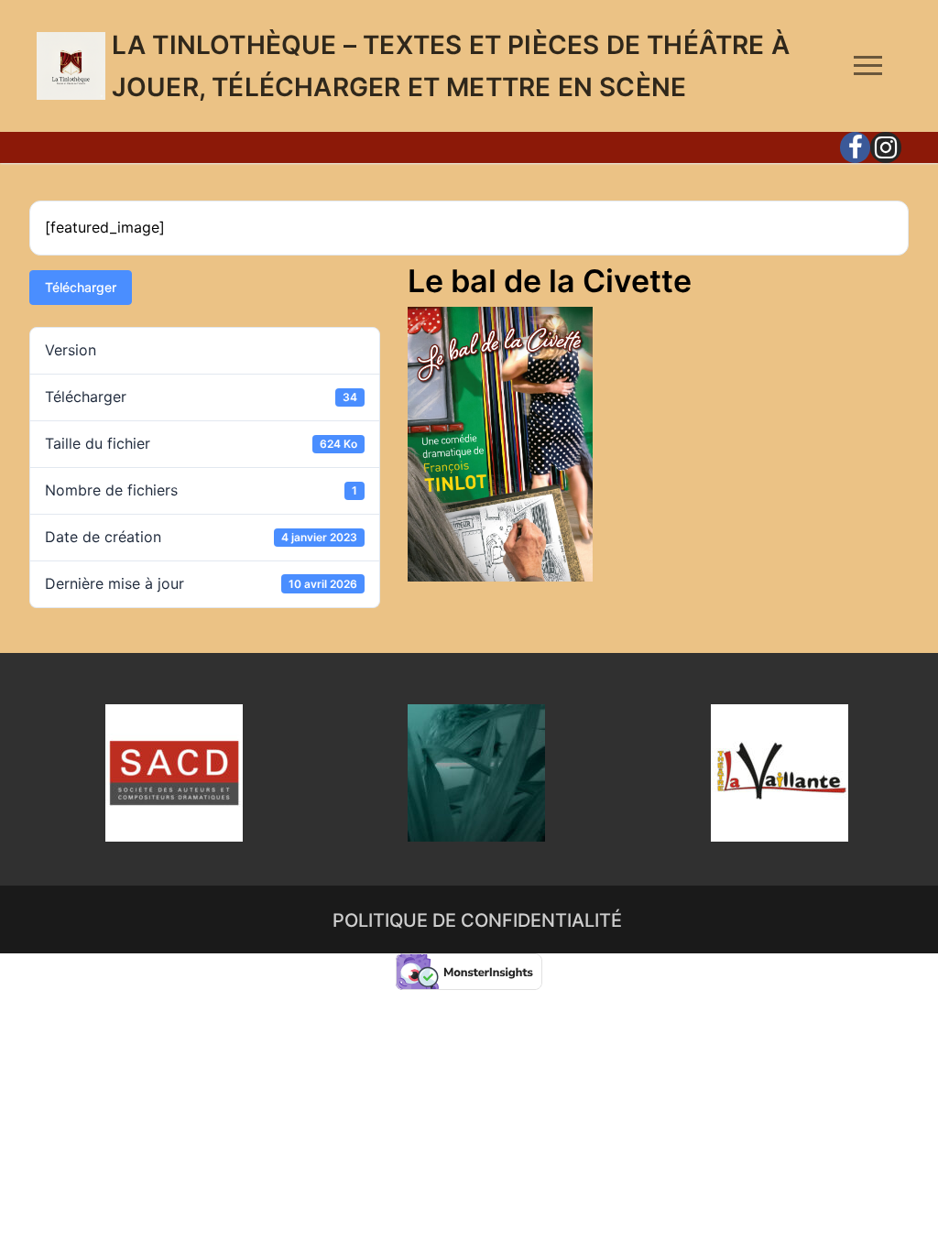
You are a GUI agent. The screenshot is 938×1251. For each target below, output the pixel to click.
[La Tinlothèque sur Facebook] (855, 147)
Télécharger (80, 287)
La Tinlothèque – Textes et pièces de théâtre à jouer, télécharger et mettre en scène (451, 66)
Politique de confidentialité (477, 920)
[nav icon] (867, 66)
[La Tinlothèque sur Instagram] (885, 147)
